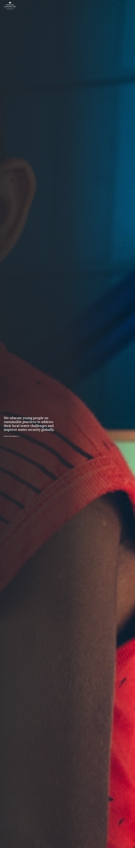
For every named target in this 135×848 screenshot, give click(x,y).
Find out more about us (11, 436)
